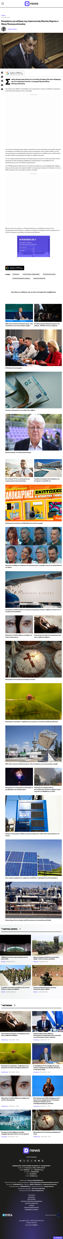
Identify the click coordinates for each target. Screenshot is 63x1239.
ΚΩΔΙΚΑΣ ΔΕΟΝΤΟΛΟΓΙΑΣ (31, 1207)
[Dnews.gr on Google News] (35, 1160)
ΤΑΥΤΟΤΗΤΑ (31, 1195)
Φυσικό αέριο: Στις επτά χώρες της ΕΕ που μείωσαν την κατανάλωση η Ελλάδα (28, 920)
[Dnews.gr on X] (24, 1160)
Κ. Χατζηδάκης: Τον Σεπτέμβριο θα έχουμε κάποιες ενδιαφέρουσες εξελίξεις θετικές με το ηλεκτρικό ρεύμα (46, 1067)
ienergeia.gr (36, 1039)
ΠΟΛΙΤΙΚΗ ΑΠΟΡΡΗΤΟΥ (31, 1203)
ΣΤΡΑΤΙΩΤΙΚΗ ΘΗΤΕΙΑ (49, 274)
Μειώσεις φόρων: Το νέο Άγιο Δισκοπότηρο (18, 452)
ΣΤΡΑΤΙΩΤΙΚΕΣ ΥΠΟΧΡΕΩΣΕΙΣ (31, 274)
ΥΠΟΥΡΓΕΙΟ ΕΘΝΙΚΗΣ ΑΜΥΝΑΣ (21, 278)
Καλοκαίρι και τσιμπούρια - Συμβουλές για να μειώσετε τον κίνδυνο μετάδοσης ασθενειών (31, 721)
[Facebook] (2, 72)
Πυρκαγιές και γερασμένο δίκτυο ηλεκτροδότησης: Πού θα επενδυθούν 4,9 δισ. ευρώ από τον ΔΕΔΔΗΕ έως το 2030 (47, 789)
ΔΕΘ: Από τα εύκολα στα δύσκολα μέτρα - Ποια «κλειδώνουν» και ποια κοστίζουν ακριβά (31, 764)
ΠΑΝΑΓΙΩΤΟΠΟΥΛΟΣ (39, 278)
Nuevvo (35, 1225)
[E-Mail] (2, 85)
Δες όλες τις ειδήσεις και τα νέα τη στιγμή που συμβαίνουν (33, 292)
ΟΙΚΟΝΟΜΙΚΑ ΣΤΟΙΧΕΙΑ (31, 1209)
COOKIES (31, 1205)
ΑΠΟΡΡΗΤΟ (59, 1237)
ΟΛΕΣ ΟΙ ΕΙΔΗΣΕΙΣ (31, 1157)
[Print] (2, 89)
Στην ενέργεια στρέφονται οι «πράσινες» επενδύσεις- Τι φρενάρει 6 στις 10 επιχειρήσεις (31, 878)
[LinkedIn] (2, 81)
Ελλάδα (3, 15)
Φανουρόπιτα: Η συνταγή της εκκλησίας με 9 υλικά (20, 679)
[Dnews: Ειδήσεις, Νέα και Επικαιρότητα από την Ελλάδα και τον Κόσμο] (31, 3)
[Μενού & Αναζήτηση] (2, 3)
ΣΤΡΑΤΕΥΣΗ (16, 274)
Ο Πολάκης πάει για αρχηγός (13, 368)
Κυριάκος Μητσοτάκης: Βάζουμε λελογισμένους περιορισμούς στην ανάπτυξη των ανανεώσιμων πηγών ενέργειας (47, 1035)
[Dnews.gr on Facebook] (20, 1160)
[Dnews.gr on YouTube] (38, 1160)
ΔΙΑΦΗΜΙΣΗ (31, 1197)
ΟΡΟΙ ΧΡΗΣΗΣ (32, 1199)
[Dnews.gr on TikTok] (31, 1160)
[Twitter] (2, 76)
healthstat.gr (4, 1039)
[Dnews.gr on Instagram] (27, 1160)
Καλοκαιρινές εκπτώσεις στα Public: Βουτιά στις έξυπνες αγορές (24, 523)
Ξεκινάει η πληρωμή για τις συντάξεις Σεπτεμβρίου (20, 410)
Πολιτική (35, 961)
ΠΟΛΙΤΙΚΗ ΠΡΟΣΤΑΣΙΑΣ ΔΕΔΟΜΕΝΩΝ (31, 1201)
